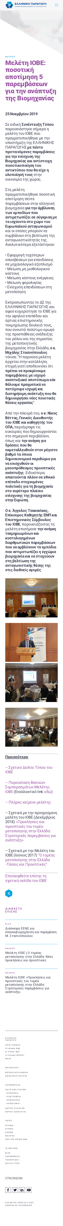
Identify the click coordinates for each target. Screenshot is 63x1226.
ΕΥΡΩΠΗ (9, 1129)
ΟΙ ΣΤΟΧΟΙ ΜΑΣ (12, 1052)
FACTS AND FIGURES (15, 1090)
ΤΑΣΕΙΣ (8, 1121)
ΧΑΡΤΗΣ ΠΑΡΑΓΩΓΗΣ (15, 1112)
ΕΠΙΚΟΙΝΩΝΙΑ (14, 1178)
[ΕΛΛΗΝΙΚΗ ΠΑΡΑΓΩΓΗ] (26, 5)
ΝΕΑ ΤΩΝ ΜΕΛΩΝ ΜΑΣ (16, 1139)
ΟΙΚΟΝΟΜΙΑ (12, 1093)
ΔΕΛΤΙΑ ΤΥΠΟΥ (12, 1163)
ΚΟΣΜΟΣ (9, 1132)
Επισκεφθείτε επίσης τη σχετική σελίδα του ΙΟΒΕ (26, 878)
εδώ (47, 792)
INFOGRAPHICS (12, 1085)
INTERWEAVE (26, 1205)
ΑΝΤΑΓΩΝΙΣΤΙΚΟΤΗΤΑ (16, 1076)
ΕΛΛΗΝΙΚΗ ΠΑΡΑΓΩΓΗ (11, 1039)
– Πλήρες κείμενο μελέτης (28, 802)
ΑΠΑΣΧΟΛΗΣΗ (13, 1100)
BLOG (8, 924)
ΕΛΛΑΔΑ (9, 1126)
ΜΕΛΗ (8, 1059)
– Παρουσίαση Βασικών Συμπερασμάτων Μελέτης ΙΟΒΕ (27, 787)
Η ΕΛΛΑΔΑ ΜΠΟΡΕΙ (14, 1055)
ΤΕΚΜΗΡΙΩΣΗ (12, 1160)
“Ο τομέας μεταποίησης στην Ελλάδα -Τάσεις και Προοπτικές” (30, 860)
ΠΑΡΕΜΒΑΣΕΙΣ (12, 1156)
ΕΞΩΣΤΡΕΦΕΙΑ (14, 1097)
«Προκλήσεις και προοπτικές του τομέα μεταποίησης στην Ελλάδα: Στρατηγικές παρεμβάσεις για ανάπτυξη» (30, 831)
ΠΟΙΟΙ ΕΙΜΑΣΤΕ (13, 1045)
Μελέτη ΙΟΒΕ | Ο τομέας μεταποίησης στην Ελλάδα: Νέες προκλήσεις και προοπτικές (29, 956)
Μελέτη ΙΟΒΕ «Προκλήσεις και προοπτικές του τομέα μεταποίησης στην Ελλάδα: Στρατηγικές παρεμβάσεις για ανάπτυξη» (28, 985)
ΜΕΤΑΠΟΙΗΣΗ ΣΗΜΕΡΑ (16, 1073)
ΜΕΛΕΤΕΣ (10, 57)
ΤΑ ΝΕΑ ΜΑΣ (11, 1148)
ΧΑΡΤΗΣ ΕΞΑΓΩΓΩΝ (15, 1108)
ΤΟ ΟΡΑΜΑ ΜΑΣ (12, 1049)
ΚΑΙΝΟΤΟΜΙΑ (13, 1104)
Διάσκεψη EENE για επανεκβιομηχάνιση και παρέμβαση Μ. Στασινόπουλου (31, 932)
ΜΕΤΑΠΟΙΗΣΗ (12, 1068)
